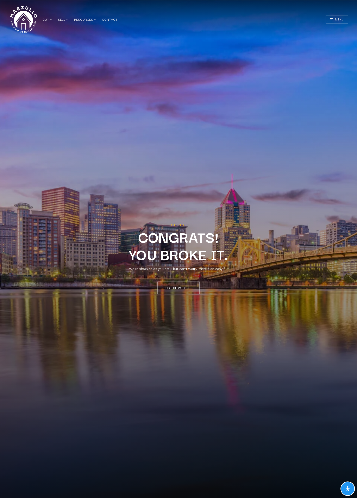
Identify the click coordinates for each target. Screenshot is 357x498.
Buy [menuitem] (46, 19)
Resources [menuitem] (84, 19)
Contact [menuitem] (110, 19)
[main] (178, 249)
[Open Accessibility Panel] (347, 488)
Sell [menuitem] (62, 19)
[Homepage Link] (23, 19)
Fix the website (178, 288)
